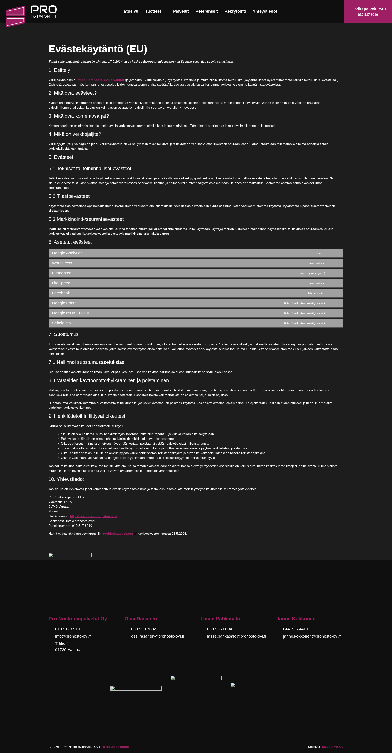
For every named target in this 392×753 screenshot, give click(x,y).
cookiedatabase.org (117, 533)
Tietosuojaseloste (115, 746)
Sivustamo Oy (332, 746)
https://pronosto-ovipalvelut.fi (100, 80)
